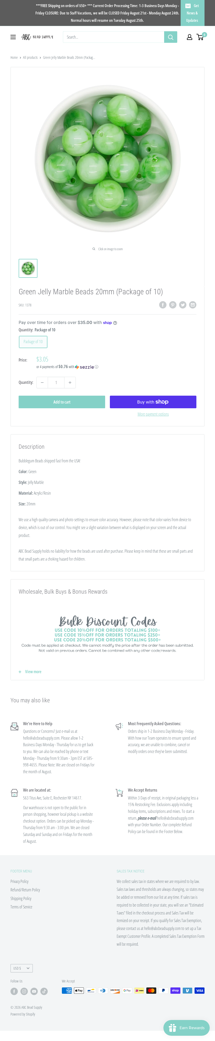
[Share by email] (192, 304)
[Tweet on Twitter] (182, 304)
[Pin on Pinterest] (172, 304)
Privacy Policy (19, 881)
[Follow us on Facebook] (14, 991)
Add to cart (62, 402)
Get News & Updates (192, 13)
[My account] (189, 37)
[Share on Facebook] (162, 304)
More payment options (153, 414)
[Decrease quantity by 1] (42, 382)
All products (30, 57)
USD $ (17, 968)
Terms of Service (21, 907)
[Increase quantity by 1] (70, 382)
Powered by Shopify (22, 1014)
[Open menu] (13, 37)
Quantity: (26, 382)
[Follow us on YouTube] (34, 991)
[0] (200, 37)
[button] (116, 366)
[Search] (170, 37)
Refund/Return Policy (25, 890)
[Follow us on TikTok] (44, 991)
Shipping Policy (20, 898)
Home (14, 57)
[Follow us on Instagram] (24, 991)
